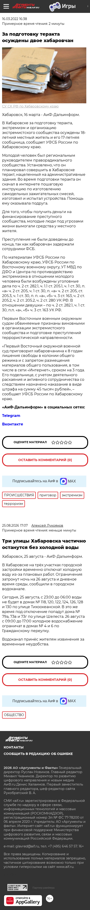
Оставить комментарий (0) (45, 460)
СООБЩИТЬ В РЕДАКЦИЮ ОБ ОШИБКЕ (38, 754)
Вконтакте (12, 424)
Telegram (11, 415)
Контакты (14, 747)
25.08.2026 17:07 (15, 525)
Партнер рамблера (43, 887)
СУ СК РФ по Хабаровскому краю (30, 106)
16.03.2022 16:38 (14, 19)
